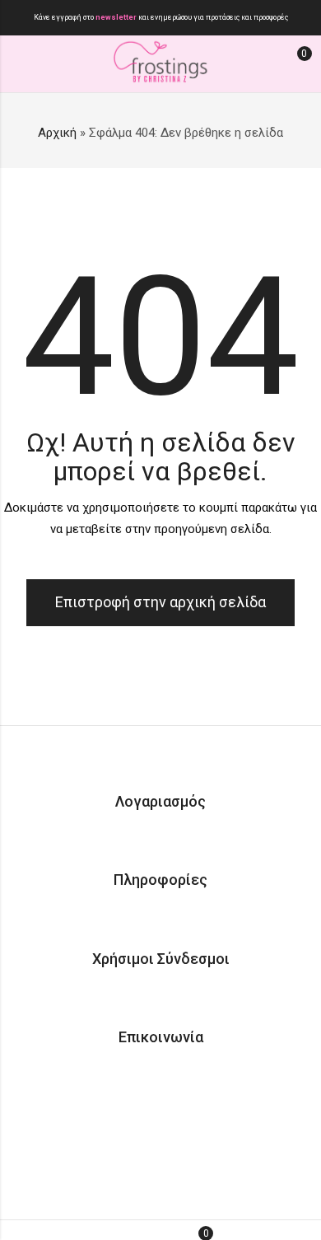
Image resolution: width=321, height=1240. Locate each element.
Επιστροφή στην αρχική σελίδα (160, 602)
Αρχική (57, 132)
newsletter (116, 17)
